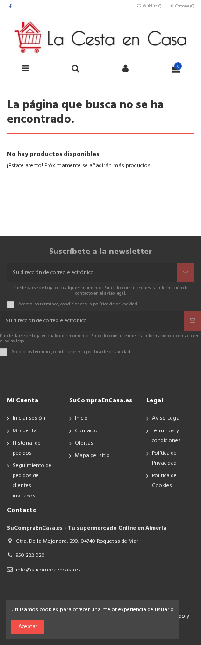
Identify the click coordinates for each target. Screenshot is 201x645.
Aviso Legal (166, 418)
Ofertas (84, 443)
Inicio (81, 418)
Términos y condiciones (166, 436)
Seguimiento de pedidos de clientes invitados (32, 481)
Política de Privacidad (164, 458)
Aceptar (27, 626)
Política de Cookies (164, 481)
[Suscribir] (185, 272)
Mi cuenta (25, 431)
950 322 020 (30, 555)
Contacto (86, 431)
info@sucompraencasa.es (48, 570)
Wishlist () (152, 6)
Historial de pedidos (27, 448)
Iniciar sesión (29, 418)
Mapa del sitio (92, 455)
